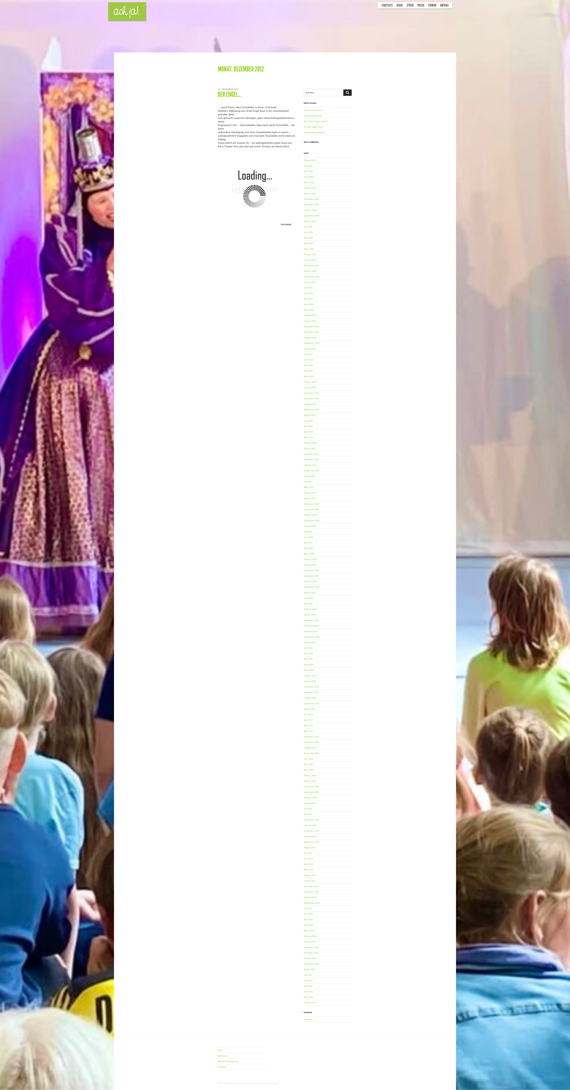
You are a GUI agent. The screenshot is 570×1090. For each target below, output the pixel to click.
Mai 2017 (308, 720)
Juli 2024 (308, 288)
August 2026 (310, 160)
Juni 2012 (308, 914)
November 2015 (311, 792)
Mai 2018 (308, 659)
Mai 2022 (308, 426)
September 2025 (312, 215)
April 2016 (308, 764)
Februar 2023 (310, 382)
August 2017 (310, 709)
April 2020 (308, 548)
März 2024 (309, 310)
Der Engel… (229, 94)
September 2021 (312, 470)
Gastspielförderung (313, 116)
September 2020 (312, 520)
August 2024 (310, 282)
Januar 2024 (310, 321)
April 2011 (308, 991)
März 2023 (309, 376)
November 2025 (311, 204)
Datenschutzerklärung (227, 1061)
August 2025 (310, 221)
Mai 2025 (308, 238)
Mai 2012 (308, 919)
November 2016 (311, 742)
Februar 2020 (310, 559)
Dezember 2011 (311, 947)
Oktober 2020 (310, 515)
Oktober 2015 (310, 797)
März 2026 (309, 182)
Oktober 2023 (310, 337)
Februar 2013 (310, 875)
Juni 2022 (308, 421)
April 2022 (308, 432)
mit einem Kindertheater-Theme (263, 1083)
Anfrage (444, 5)
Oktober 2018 (310, 631)
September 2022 (312, 409)
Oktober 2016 (310, 748)
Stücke (410, 5)
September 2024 (312, 277)
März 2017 (309, 731)
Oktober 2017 (310, 698)
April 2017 (308, 725)
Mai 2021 (308, 482)
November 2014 (311, 820)
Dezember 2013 (311, 831)
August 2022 (310, 415)
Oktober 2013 (310, 836)
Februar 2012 (310, 936)
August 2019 (310, 592)
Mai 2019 (308, 604)
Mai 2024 (308, 299)
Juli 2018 (308, 648)
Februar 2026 (310, 188)
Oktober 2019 (310, 581)
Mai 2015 (308, 814)
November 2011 (311, 953)
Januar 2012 (310, 941)
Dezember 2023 (311, 326)
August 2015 (310, 803)
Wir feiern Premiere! (313, 110)
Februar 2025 (310, 254)
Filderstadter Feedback (315, 132)
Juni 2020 (308, 537)
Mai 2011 (308, 986)
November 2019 (311, 576)
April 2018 (308, 664)
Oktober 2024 (310, 271)
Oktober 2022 (310, 404)
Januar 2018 (310, 681)
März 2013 (309, 869)
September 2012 (312, 903)
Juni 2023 (308, 360)
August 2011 (310, 969)
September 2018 (312, 637)
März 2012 (309, 930)
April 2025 (308, 243)
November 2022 (311, 398)
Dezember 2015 (311, 786)
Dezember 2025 (311, 199)
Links (219, 1050)
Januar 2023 (310, 387)
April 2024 (308, 304)
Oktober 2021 (310, 465)
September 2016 (312, 753)
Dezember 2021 (311, 454)
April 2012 (308, 925)
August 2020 (310, 526)
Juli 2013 (308, 853)
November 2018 (311, 626)
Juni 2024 (308, 293)
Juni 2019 (308, 598)
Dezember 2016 (311, 736)
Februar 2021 (310, 493)
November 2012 (311, 892)
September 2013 (312, 842)
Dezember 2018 (311, 620)
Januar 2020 (310, 565)
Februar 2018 (310, 676)
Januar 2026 (310, 193)
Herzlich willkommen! (314, 127)
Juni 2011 (308, 980)
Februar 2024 (310, 315)
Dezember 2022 (311, 393)
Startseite (387, 5)
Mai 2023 (308, 365)
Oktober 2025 (310, 210)
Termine (432, 5)
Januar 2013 (310, 881)
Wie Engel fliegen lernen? (316, 121)
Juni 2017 (308, 714)
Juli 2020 (308, 531)
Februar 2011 (310, 1003)
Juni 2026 (308, 171)
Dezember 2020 (311, 504)
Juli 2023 (308, 354)
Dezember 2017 (311, 687)
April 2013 (308, 864)
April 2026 (308, 177)
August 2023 (310, 349)
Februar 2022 (310, 443)
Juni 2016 (308, 759)
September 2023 (312, 343)
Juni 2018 (308, 653)
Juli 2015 (308, 808)
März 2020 (309, 554)
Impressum (222, 1056)
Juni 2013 (308, 858)
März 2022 (309, 437)
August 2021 (310, 476)
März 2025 (309, 249)
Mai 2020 (308, 542)
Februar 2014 (310, 825)
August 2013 (310, 847)
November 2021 (311, 459)
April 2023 (308, 371)
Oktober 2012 (310, 897)
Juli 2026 (308, 166)
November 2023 (311, 332)
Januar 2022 (310, 448)
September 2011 (311, 964)
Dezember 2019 (311, 570)
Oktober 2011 (310, 958)
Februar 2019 (310, 609)
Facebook (221, 1067)
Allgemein (308, 1019)
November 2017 (311, 692)
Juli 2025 (308, 227)
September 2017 (312, 703)
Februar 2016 (310, 775)
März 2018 (309, 670)
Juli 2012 (308, 908)
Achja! (399, 5)
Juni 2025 (308, 232)
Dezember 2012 (311, 886)
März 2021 (309, 487)
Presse (420, 5)
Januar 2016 (310, 781)
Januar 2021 (310, 498)
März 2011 (309, 997)
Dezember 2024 (311, 265)
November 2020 (311, 509)
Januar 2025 (310, 260)
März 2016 (309, 770)
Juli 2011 (308, 975)
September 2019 (312, 587)
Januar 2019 (310, 614)
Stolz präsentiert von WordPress (232, 1083)
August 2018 (310, 642)
